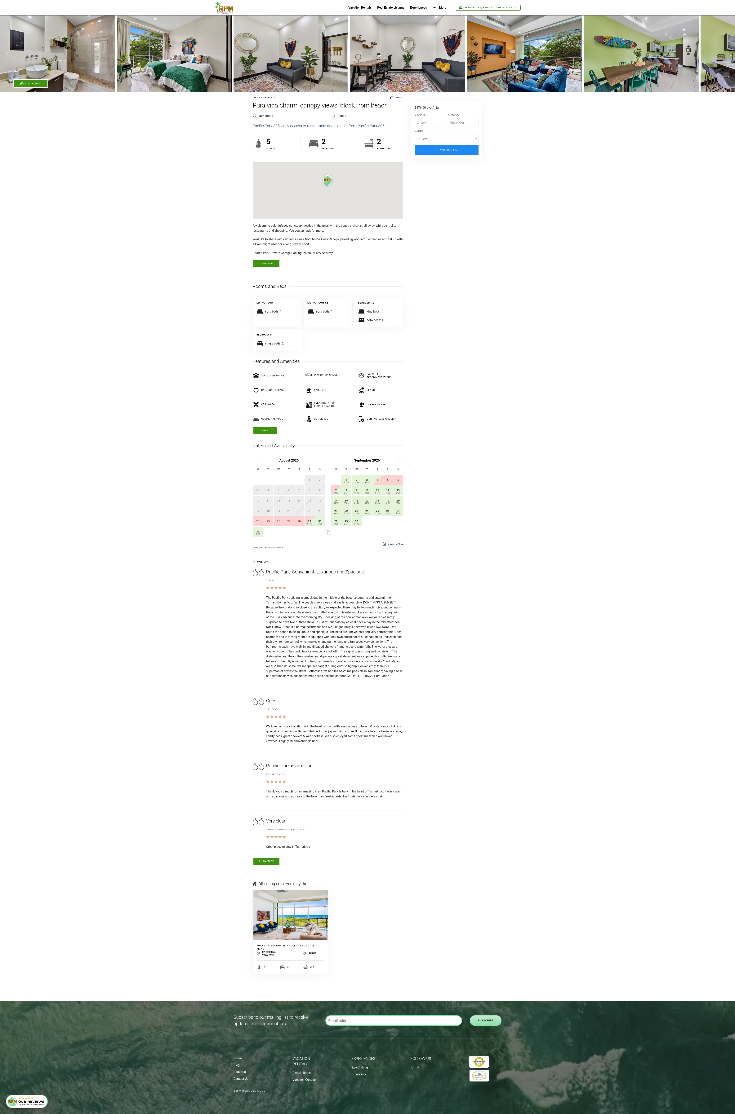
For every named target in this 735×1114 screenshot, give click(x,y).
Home (238, 1058)
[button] (57, 53)
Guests (419, 130)
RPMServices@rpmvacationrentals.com (491, 7)
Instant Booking (447, 149)
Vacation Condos (304, 1079)
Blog (237, 1065)
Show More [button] (266, 263)
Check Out (454, 114)
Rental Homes (301, 1073)
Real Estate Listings (390, 7)
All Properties (268, 97)
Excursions (358, 1074)
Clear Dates (395, 544)
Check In (420, 114)
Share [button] (399, 97)
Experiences (418, 7)
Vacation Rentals (360, 7)
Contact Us (241, 1079)
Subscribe (486, 1020)
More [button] (442, 7)
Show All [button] (265, 430)
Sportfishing (359, 1067)
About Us (240, 1072)
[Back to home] (224, 7)
